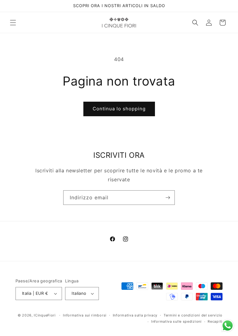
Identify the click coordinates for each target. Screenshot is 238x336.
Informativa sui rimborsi (85, 315)
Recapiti (215, 321)
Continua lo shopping (119, 109)
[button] (13, 22)
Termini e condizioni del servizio (193, 315)
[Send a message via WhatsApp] (227, 325)
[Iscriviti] (167, 197)
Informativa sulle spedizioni (176, 321)
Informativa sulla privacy (135, 315)
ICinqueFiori (44, 315)
